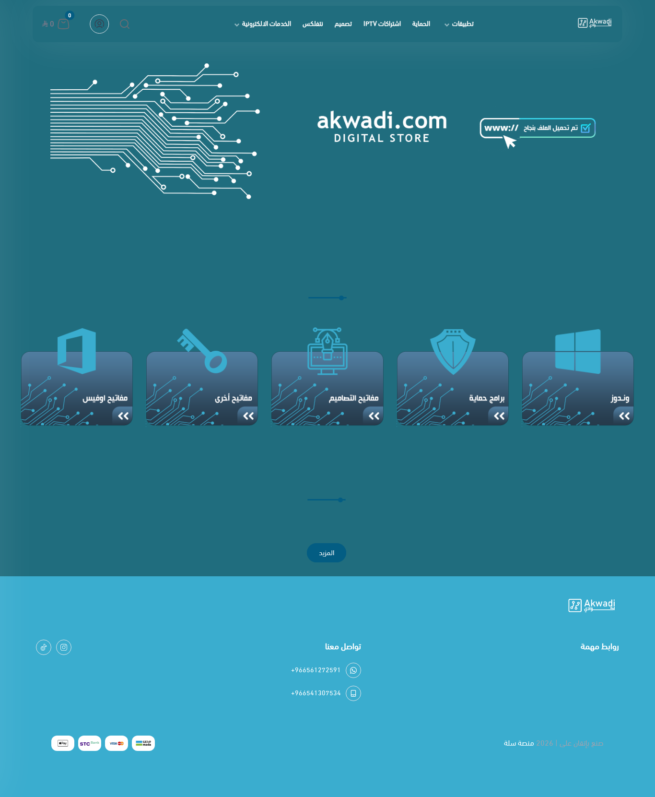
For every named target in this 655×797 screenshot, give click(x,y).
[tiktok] (43, 647)
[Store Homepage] (591, 607)
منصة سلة (519, 743)
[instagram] (63, 647)
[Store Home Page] (595, 24)
